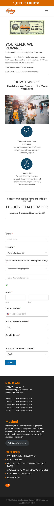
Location (10, 247)
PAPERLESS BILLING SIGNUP (19, 473)
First (7, 302)
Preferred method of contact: (20, 348)
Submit (10, 362)
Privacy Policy (29, 503)
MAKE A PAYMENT (15, 459)
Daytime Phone (13, 308)
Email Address (13, 335)
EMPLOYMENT (13, 477)
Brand (9, 233)
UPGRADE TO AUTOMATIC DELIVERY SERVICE (27, 470)
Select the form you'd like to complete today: (27, 261)
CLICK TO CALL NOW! (27, 3)
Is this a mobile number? (17, 321)
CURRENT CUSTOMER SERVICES (21, 456)
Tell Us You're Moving (17, 443)
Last (30, 302)
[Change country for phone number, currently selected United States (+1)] (9, 314)
